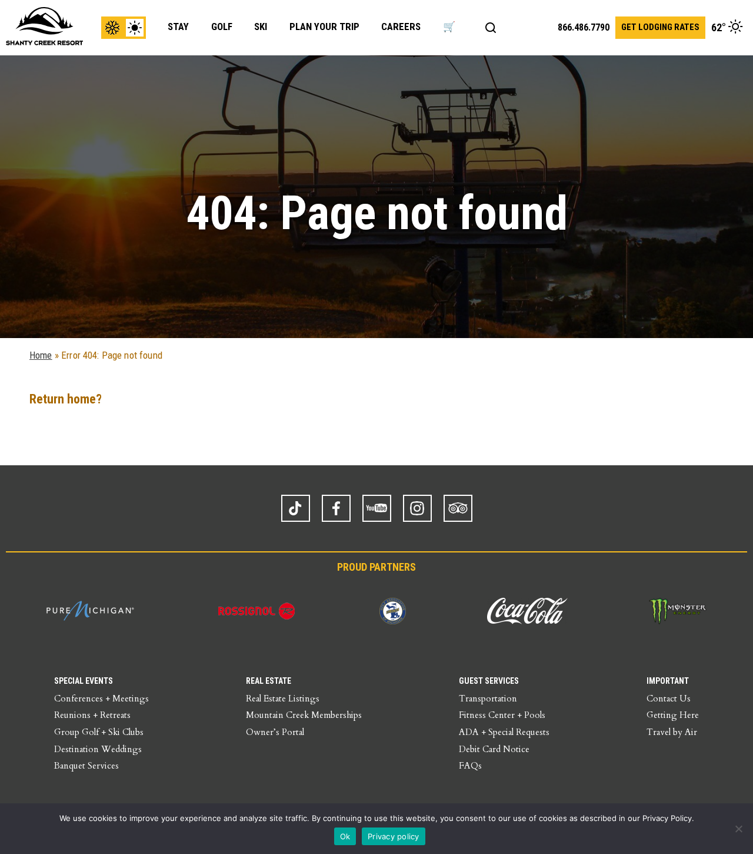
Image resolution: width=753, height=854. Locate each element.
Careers (401, 26)
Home (40, 355)
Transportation (488, 698)
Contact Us (669, 698)
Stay (178, 26)
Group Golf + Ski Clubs (99, 732)
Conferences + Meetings (101, 698)
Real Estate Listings (282, 698)
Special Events (83, 681)
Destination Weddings (98, 749)
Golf (221, 26)
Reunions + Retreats (92, 715)
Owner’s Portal (275, 732)
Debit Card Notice (494, 749)
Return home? (65, 399)
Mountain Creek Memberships (304, 715)
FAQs (470, 766)
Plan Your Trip (324, 26)
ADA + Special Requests (504, 732)
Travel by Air (672, 732)
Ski (260, 26)
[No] (738, 829)
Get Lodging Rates (660, 27)
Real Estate (268, 681)
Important (668, 681)
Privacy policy (393, 836)
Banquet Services (86, 766)
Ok (345, 836)
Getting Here (673, 715)
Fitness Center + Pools (502, 715)
